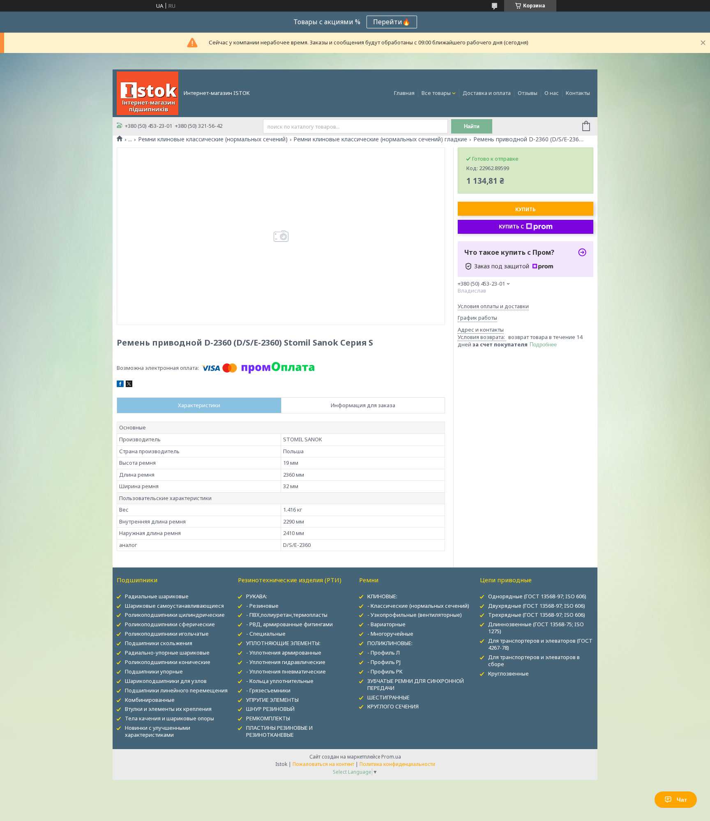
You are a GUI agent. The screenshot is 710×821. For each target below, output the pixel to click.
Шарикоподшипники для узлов (166, 681)
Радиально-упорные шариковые (167, 652)
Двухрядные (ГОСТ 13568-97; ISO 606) (536, 605)
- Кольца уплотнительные (280, 681)
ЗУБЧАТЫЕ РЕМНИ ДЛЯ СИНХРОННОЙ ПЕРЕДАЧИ (415, 684)
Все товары (436, 93)
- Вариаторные (386, 624)
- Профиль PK (385, 671)
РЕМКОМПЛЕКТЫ (268, 718)
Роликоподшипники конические (167, 662)
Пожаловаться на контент (323, 764)
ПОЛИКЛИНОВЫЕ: (390, 643)
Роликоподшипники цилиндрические (175, 614)
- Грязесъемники (268, 690)
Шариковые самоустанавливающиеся (174, 605)
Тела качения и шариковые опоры (169, 718)
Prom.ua (391, 756)
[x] (129, 385)
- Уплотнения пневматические (286, 671)
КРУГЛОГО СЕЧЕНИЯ (393, 706)
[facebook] (120, 385)
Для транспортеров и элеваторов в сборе (534, 660)
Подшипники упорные (154, 671)
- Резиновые (262, 605)
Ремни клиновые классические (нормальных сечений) (213, 139)
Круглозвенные (508, 673)
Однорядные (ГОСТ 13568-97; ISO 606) (537, 596)
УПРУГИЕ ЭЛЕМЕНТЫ (272, 699)
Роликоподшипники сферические (170, 624)
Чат (682, 799)
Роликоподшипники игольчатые (167, 633)
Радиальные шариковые (157, 596)
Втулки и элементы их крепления (168, 709)
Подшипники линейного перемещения (176, 690)
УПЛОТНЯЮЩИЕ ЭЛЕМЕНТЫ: (283, 643)
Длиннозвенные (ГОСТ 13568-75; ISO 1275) (536, 627)
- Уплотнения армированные (283, 652)
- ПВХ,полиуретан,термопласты (286, 614)
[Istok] (147, 92)
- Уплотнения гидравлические (285, 662)
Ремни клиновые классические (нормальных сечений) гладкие (380, 139)
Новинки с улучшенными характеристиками (157, 731)
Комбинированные (150, 699)
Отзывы (527, 93)
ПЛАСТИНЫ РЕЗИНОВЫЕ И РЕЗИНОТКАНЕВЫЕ (279, 731)
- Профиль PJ (384, 662)
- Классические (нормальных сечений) (418, 605)
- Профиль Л (383, 652)
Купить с (511, 226)
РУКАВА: (256, 596)
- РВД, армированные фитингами (289, 624)
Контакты (578, 93)
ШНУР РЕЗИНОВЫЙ (270, 709)
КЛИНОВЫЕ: (382, 596)
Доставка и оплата (487, 93)
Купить (525, 209)
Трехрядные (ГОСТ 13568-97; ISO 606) (536, 614)
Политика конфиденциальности (397, 764)
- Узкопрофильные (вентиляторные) (414, 614)
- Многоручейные (390, 633)
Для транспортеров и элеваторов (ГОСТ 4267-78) (540, 644)
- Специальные (266, 633)
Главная (404, 93)
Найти (471, 126)
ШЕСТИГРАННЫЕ (388, 697)
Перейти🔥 (391, 21)
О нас (551, 93)
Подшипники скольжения (158, 643)
